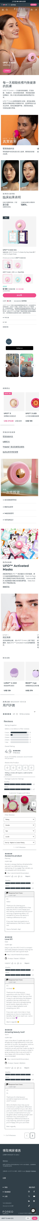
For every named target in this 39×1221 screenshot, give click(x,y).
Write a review (25, 714)
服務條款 (34, 1171)
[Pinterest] (34, 1201)
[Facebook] (34, 1192)
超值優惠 (33, 4)
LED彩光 (6, 442)
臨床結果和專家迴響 (10, 452)
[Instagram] (29, 1192)
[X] (29, 1196)
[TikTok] (29, 1206)
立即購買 (7, 70)
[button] (33, 1211)
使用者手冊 (5, 326)
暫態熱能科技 (8, 437)
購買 (35, 1218)
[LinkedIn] (29, 1201)
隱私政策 (28, 1171)
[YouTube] (34, 1196)
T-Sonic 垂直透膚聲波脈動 (13, 447)
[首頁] (19, 9)
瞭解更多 (6, 587)
